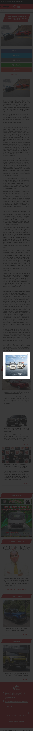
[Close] (28, 354)
